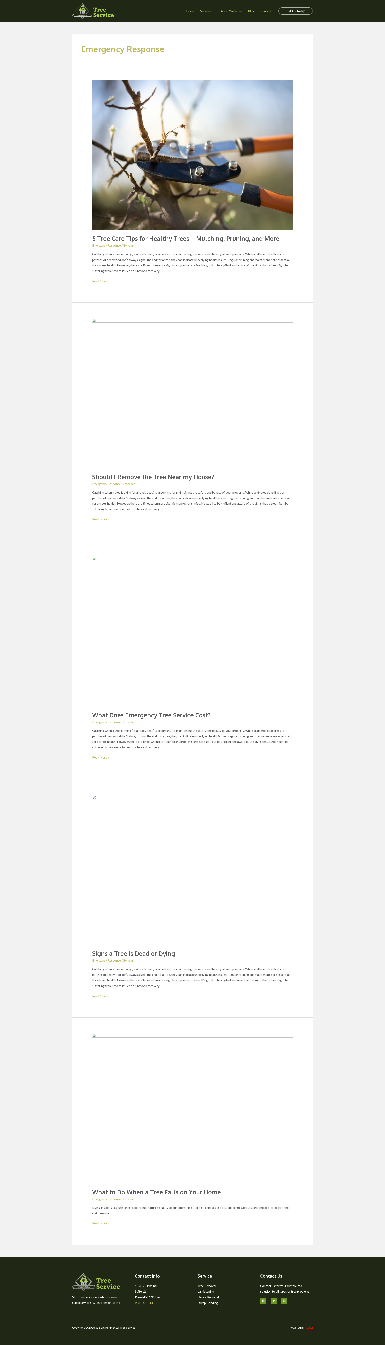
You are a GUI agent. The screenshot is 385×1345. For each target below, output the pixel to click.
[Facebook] (263, 1301)
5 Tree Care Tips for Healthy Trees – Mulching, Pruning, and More (185, 238)
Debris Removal (208, 1297)
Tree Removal (207, 1286)
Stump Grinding (208, 1303)
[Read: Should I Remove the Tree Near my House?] (192, 393)
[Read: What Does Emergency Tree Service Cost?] (192, 631)
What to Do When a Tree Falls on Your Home (156, 1192)
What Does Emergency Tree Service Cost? (151, 715)
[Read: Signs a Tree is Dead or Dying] (192, 869)
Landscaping (206, 1291)
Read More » (100, 280)
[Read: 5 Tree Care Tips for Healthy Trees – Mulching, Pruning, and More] (192, 155)
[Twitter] (274, 1301)
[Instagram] (284, 1301)
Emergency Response (106, 245)
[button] (213, 11)
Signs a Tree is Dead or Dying (133, 953)
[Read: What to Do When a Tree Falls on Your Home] (192, 1108)
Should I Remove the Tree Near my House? (153, 477)
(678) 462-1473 (146, 1303)
